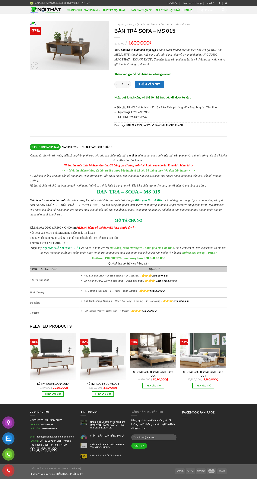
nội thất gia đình (127, 155)
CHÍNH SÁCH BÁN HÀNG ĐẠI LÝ (107, 435)
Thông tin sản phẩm (45, 147)
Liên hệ (210, 3)
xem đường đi (160, 275)
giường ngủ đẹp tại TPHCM (199, 252)
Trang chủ (74, 10)
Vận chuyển (70, 147)
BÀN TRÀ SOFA (183, 24)
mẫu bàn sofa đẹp (145, 49)
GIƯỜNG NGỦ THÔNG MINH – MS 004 (203, 373)
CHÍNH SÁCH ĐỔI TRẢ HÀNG (105, 455)
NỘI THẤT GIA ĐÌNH (145, 24)
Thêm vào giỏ (149, 84)
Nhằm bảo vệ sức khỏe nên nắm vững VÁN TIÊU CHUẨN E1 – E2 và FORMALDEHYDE (107, 424)
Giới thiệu (172, 3)
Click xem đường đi (166, 280)
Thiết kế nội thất (114, 10)
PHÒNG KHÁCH (165, 24)
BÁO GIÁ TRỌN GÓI (142, 10)
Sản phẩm (91, 10)
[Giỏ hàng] (226, 3)
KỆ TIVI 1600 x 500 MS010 (53, 383)
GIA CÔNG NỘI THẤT (168, 10)
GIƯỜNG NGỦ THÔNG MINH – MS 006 (153, 373)
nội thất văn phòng (175, 155)
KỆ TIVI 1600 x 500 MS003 (103, 383)
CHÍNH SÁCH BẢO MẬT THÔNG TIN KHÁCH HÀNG (107, 446)
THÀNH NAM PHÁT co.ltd (69, 473)
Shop (129, 24)
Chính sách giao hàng (97, 147)
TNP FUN (85, 2)
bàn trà (125, 49)
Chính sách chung (192, 3)
